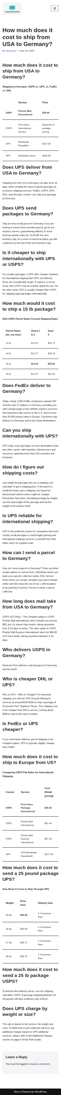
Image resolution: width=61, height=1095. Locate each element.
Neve (17, 1091)
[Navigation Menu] (55, 8)
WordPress (41, 1091)
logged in (24, 1064)
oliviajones (11, 51)
